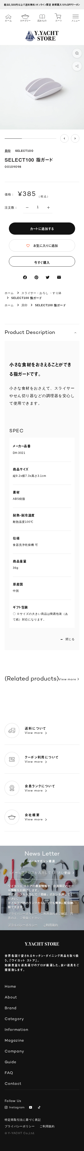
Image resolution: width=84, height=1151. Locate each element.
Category (14, 1019)
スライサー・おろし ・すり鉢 (41, 293)
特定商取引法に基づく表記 (23, 1119)
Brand (11, 1008)
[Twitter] (47, 277)
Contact (13, 1084)
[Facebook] (25, 277)
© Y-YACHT (20, 1133)
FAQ (9, 1073)
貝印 (8, 151)
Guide (11, 1062)
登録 (67, 873)
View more (67, 679)
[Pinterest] (36, 277)
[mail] (59, 277)
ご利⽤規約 (50, 925)
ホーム (9, 293)
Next (75, 138)
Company (14, 1052)
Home (10, 987)
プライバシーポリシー (23, 925)
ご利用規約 (47, 1126)
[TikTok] (40, 1108)
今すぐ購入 (42, 262)
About (11, 998)
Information (16, 1030)
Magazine (14, 1041)
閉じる (70, 639)
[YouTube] (31, 1108)
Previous (64, 138)
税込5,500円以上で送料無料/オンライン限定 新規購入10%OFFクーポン (42, 4)
